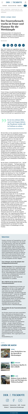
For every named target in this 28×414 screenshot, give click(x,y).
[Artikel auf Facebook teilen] (4, 45)
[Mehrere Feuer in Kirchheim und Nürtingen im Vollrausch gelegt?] (5, 379)
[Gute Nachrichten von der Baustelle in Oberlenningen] (5, 353)
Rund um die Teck (15, 9)
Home (2, 9)
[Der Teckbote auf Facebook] (13, 400)
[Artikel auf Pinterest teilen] (15, 45)
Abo (25, 5)
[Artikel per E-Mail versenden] (23, 45)
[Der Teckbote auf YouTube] (20, 400)
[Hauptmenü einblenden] (2, 2)
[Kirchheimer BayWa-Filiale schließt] (5, 366)
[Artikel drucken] (19, 45)
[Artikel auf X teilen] (8, 45)
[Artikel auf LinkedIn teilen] (11, 45)
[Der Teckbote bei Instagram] (7, 400)
